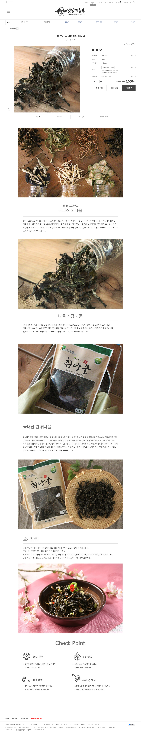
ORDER (111, 2)
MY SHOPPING (101, 2)
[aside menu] (8, 11)
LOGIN (86, 2)
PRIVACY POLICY (36, 719)
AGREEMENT (24, 719)
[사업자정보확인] (27, 727)
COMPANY (15, 719)
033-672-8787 (81, 725)
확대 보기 (8, 109)
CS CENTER (127, 2)
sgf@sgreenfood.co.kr (88, 727)
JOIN (92, 2)
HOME (7, 719)
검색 (134, 2)
